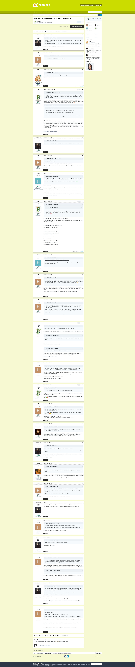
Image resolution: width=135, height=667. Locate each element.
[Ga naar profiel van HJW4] (38, 60)
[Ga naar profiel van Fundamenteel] (38, 43)
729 (38, 84)
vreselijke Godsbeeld (65, 110)
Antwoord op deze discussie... (45, 645)
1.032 (39, 47)
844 (38, 186)
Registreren (97, 5)
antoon (38, 463)
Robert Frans (38, 423)
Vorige (37, 31)
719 (38, 102)
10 (53, 31)
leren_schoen (74, 251)
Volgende (57, 31)
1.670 (39, 436)
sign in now (57, 641)
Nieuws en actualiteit (48, 22)
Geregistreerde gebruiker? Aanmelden (87, 5)
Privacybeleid (38, 656)
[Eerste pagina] (34, 31)
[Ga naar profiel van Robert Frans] (38, 432)
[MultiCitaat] (44, 49)
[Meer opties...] (82, 34)
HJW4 (56, 37)
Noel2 (56, 72)
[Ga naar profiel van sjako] (38, 78)
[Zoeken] (101, 12)
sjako (38, 69)
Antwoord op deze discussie (77, 26)
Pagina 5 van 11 (64, 31)
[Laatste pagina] (60, 31)
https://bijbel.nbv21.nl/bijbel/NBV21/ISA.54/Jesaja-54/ (53, 225)
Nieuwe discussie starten (64, 26)
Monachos (57, 335)
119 (38, 64)
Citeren (46, 49)
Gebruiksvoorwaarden (43, 665)
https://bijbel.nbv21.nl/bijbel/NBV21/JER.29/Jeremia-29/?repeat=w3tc (56, 218)
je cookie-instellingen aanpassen (72, 664)
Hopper (38, 173)
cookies (38, 664)
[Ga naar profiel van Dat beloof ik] (87, 55)
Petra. (40, 21)
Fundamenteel (38, 34)
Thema (34, 656)
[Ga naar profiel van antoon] (38, 471)
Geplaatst (48, 34)
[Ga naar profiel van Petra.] (35, 22)
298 (38, 476)
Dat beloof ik (91, 54)
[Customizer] (101, 5)
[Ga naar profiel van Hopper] (38, 181)
